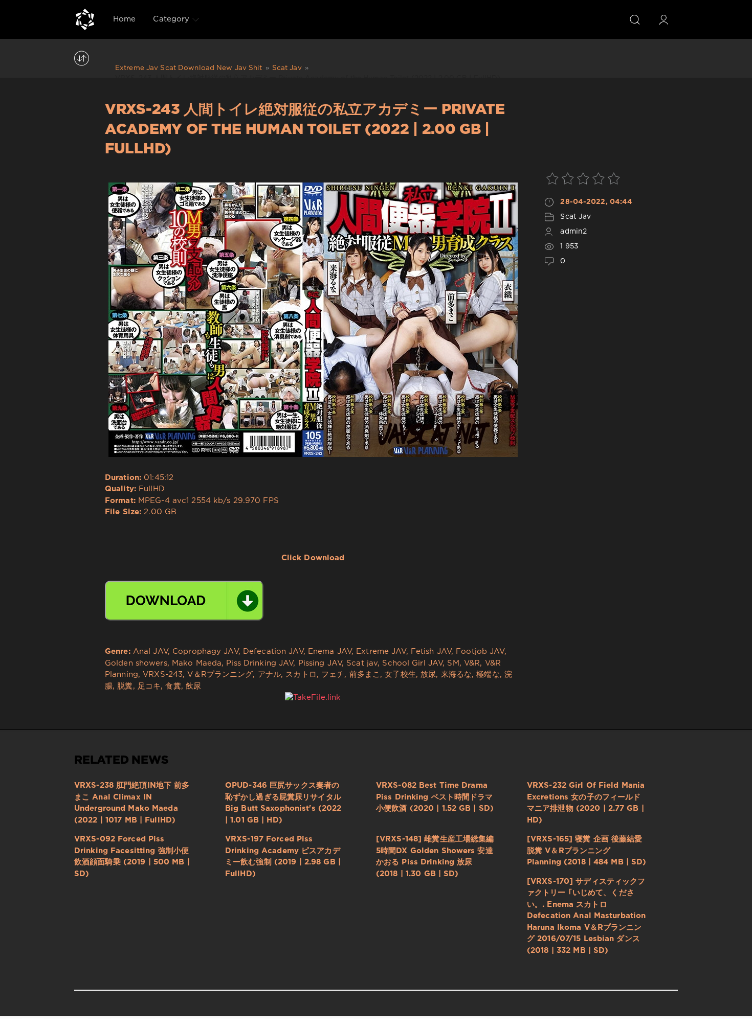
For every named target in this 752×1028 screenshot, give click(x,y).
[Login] (663, 19)
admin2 (573, 232)
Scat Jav (575, 217)
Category (171, 19)
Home (124, 19)
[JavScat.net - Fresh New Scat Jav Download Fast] (84, 19)
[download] (184, 601)
